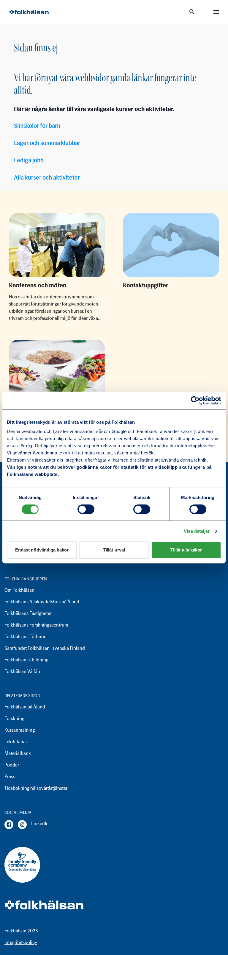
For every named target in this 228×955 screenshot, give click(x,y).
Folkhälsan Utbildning (26, 660)
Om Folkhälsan (19, 590)
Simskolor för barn (37, 125)
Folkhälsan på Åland (24, 707)
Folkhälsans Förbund (25, 636)
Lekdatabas (16, 741)
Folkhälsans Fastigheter (28, 613)
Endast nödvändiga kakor (42, 549)
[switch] (85, 509)
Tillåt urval (114, 549)
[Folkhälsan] (29, 12)
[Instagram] (22, 824)
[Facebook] (8, 824)
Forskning (14, 718)
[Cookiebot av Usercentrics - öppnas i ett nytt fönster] (195, 400)
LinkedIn (40, 823)
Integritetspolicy (20, 942)
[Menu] (216, 12)
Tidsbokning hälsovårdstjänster (35, 788)
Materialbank (17, 753)
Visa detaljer (197, 531)
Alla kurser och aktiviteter (47, 177)
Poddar (11, 765)
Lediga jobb (29, 160)
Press (9, 776)
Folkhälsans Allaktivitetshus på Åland (41, 602)
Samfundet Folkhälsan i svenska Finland (44, 648)
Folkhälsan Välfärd (23, 671)
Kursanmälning (19, 730)
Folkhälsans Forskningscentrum (36, 625)
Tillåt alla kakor (186, 549)
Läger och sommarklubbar (47, 143)
